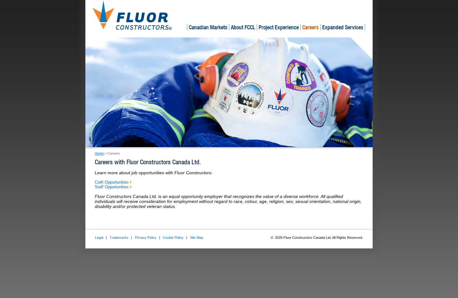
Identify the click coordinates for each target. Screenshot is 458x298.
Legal (99, 237)
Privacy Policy (145, 237)
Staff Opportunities (112, 187)
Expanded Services (342, 27)
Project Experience (279, 27)
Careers (310, 27)
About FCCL (243, 27)
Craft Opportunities (112, 182)
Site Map (196, 237)
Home (99, 153)
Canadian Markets (208, 27)
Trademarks (119, 237)
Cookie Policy (173, 237)
